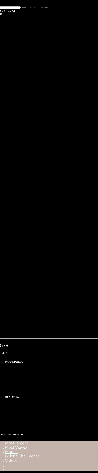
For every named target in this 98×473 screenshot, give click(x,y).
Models (11, 451)
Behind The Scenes (22, 456)
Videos (11, 460)
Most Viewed (17, 447)
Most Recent (16, 443)
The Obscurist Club (7, 11)
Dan (7, 353)
